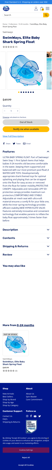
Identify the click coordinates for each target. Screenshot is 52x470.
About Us (30, 393)
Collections (13, 24)
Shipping (6, 117)
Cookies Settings (26, 450)
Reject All (26, 457)
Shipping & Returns (15, 246)
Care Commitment (34, 399)
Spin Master (31, 396)
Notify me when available (26, 129)
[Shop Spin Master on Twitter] (39, 416)
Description (10, 229)
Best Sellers (8, 396)
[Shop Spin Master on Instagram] (27, 416)
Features (9, 151)
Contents (9, 238)
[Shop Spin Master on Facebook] (31, 416)
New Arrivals (8, 393)
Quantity (7, 105)
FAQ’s (5, 419)
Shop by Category (10, 405)
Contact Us (7, 416)
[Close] (48, 438)
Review (7, 254)
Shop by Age (8, 402)
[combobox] (26, 15)
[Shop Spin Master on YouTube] (35, 416)
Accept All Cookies (26, 465)
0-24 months (23, 24)
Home (5, 24)
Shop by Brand (9, 399)
